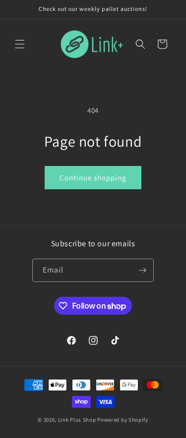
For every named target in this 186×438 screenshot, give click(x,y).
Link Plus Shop (77, 419)
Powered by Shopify (122, 419)
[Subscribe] (142, 270)
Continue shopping (93, 177)
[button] (20, 44)
